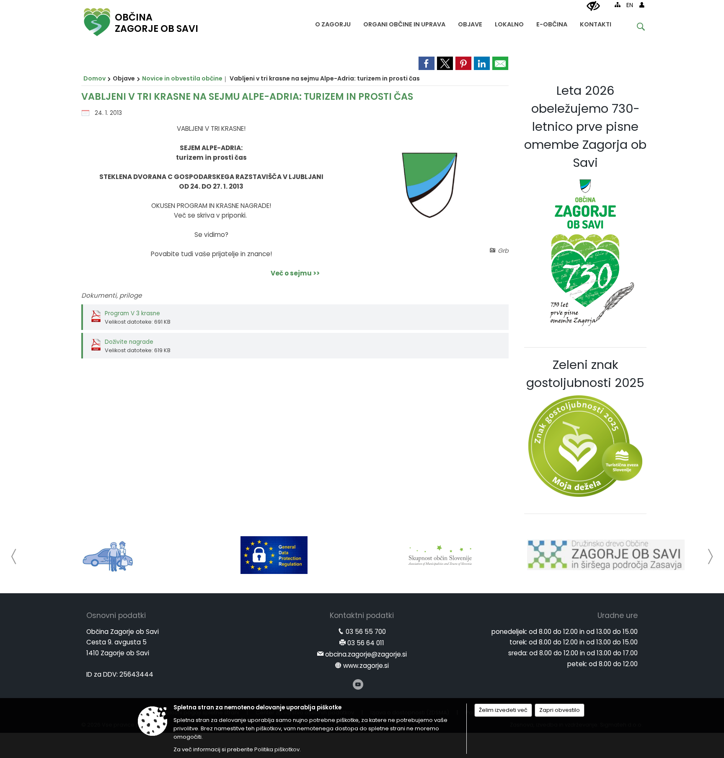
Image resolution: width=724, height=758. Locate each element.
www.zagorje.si (366, 665)
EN (629, 5)
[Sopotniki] (108, 555)
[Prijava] (642, 5)
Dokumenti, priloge (111, 295)
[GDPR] (274, 555)
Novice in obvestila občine (182, 78)
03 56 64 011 (365, 643)
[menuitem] (333, 22)
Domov (94, 78)
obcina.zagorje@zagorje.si (366, 654)
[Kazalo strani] (618, 5)
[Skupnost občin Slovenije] (440, 555)
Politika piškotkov (277, 749)
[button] (14, 556)
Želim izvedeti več (503, 710)
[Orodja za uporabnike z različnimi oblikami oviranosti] (593, 6)
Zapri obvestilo (559, 710)
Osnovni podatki (116, 615)
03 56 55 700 (366, 631)
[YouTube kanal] (358, 684)
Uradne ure (617, 615)
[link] (426, 63)
